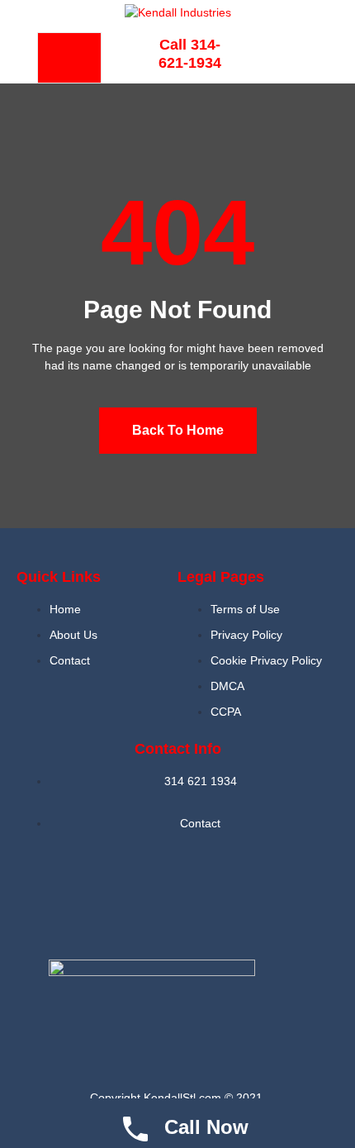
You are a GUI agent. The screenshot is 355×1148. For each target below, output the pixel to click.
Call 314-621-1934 (190, 53)
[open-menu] (69, 57)
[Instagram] (202, 897)
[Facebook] (285, 55)
